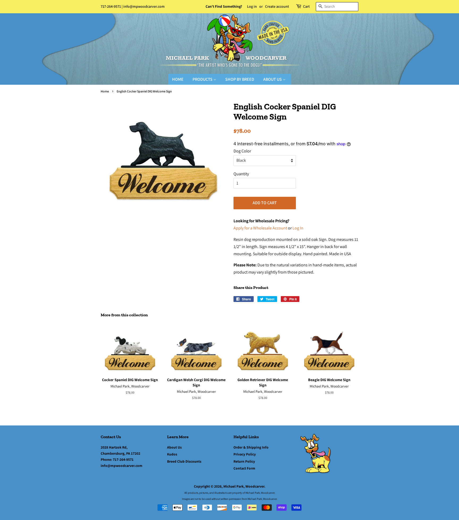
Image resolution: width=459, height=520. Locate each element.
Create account (277, 6)
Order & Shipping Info (251, 447)
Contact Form (244, 468)
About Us (273, 79)
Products (203, 79)
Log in (252, 6)
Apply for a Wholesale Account (260, 228)
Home (178, 79)
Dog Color (242, 151)
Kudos (172, 454)
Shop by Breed (239, 79)
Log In (297, 228)
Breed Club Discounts (184, 461)
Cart (306, 6)
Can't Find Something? (224, 6)
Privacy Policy (244, 454)
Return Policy (244, 461)
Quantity (241, 174)
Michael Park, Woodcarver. (244, 486)
